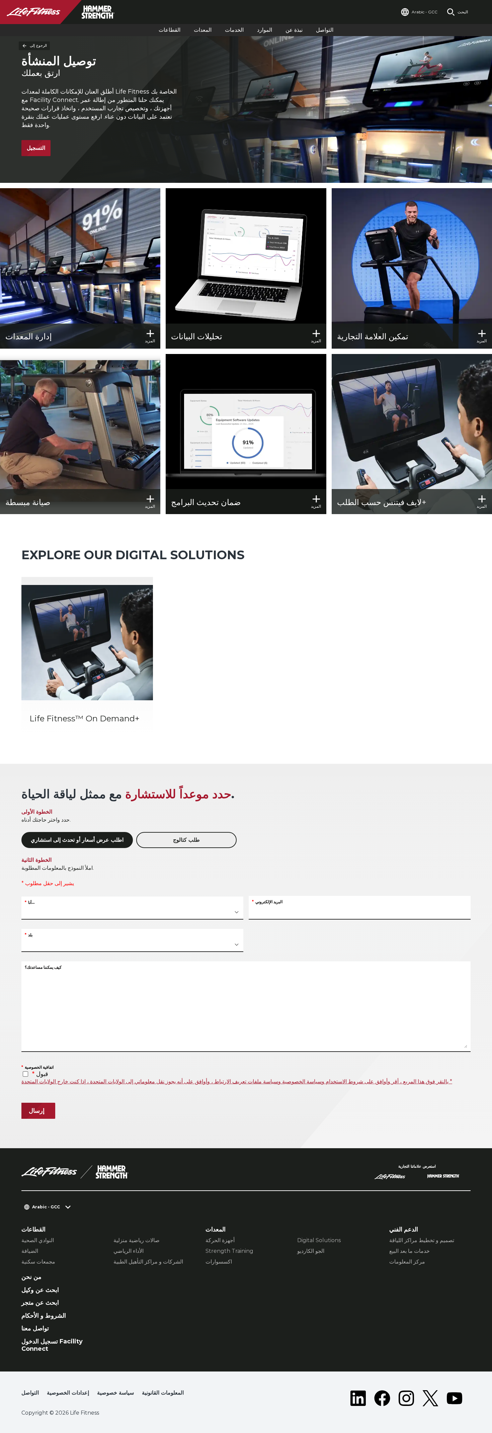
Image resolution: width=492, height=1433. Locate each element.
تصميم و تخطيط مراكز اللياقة (421, 1240)
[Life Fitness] (75, 1172)
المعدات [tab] (203, 30)
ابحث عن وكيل (40, 1290)
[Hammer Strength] (443, 1177)
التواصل (324, 30)
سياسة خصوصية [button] (115, 1393)
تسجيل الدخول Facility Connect (52, 1345)
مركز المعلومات (407, 1262)
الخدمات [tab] (234, 30)
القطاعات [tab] (169, 30)
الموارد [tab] (264, 30)
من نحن (31, 1277)
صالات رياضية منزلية (136, 1240)
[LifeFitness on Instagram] (406, 1398)
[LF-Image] (67, 12)
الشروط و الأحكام (43, 1315)
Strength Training (229, 1251)
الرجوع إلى (38, 45)
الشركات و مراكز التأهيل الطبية (148, 1262)
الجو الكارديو (310, 1251)
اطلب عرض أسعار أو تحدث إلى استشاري (77, 840)
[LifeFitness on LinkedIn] (358, 1398)
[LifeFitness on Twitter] (430, 1398)
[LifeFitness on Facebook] (382, 1398)
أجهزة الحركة (220, 1240)
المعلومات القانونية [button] (163, 1393)
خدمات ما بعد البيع (409, 1251)
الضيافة (29, 1251)
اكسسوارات (219, 1262)
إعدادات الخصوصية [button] (68, 1393)
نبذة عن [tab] (294, 30)
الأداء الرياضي (128, 1251)
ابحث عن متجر (40, 1302)
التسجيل (36, 148)
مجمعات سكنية (38, 1262)
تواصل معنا (35, 1328)
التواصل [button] (30, 1393)
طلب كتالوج (186, 840)
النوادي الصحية (37, 1240)
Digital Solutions (319, 1240)
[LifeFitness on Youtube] (454, 1398)
